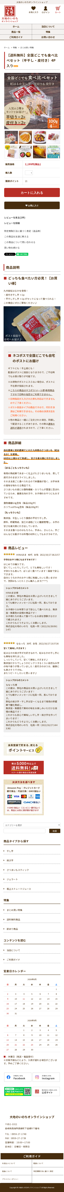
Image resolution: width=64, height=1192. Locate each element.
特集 (48, 31)
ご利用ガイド (16, 37)
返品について (7, 1171)
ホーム (16, 26)
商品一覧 (15, 31)
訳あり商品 (12, 928)
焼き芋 (10, 860)
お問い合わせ (48, 37)
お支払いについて (8, 1163)
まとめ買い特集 (27, 47)
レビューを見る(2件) (14, 217)
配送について (38, 1163)
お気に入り (33, 205)
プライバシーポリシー (10, 1179)
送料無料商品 (13, 919)
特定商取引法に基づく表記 (43, 1171)
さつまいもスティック (18, 869)
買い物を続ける (12, 247)
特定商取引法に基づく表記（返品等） (23, 230)
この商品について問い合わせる (19, 242)
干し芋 (10, 850)
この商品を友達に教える (16, 236)
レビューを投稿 (12, 223)
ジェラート (12, 879)
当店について (48, 26)
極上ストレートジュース (19, 888)
